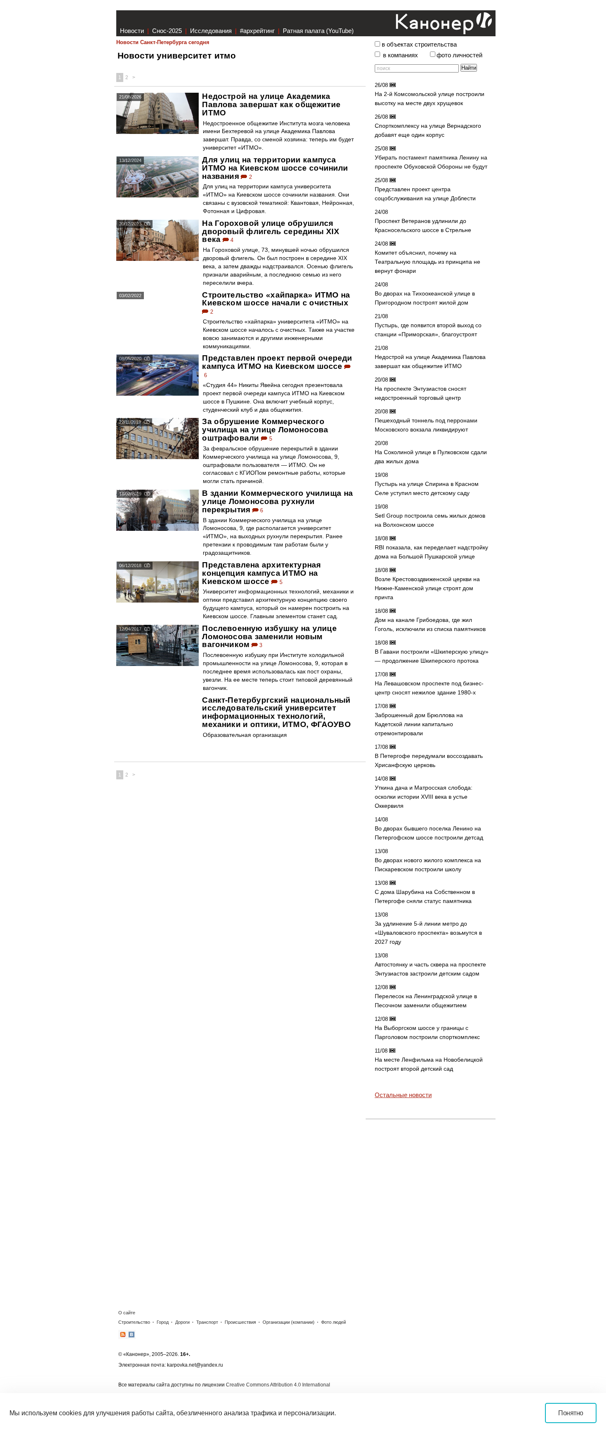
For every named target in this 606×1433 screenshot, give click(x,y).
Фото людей (333, 1322)
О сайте (126, 1312)
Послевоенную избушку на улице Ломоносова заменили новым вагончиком (269, 636)
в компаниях (400, 55)
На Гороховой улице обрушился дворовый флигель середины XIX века (270, 231)
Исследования (211, 30)
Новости (132, 30)
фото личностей (459, 55)
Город (163, 1322)
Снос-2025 (167, 30)
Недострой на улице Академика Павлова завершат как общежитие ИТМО (271, 104)
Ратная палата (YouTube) (318, 30)
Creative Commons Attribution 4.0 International (278, 1385)
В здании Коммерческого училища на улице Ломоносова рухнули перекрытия (277, 501)
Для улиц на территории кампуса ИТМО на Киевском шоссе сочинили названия (275, 168)
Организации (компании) (289, 1322)
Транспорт (207, 1322)
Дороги (182, 1322)
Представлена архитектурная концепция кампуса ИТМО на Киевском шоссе (261, 573)
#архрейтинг (257, 30)
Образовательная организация (245, 735)
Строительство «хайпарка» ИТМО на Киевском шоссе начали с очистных (276, 299)
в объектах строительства (419, 44)
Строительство (134, 1322)
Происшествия (240, 1322)
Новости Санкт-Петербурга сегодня (162, 42)
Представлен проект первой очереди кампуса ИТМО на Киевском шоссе (277, 362)
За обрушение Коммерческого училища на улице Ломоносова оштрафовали (265, 429)
